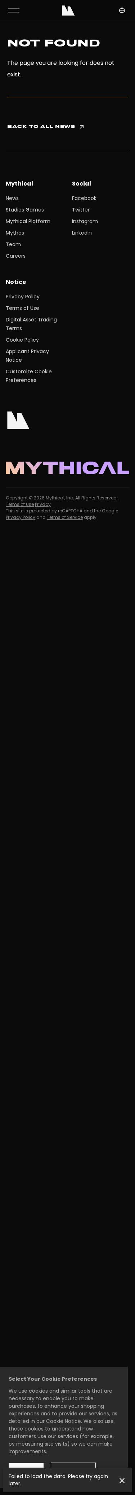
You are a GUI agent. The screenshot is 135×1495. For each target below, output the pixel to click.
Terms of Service (65, 517)
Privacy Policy (23, 296)
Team (13, 244)
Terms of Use (22, 308)
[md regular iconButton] (14, 10)
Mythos (15, 232)
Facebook (84, 198)
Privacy (43, 504)
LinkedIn (82, 232)
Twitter (81, 209)
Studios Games (25, 209)
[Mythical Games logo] (68, 10)
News (12, 198)
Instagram (85, 221)
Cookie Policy (22, 339)
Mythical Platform (28, 221)
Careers (16, 255)
